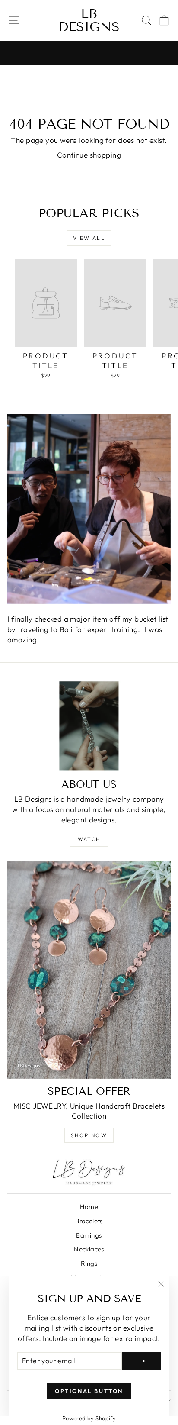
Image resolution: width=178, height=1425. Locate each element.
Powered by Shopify (89, 1418)
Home (89, 1207)
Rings (89, 1263)
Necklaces (89, 1249)
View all (89, 238)
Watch (89, 839)
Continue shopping (89, 154)
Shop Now (89, 1135)
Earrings (89, 1235)
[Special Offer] (89, 970)
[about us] (89, 726)
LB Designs (89, 20)
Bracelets (89, 1221)
